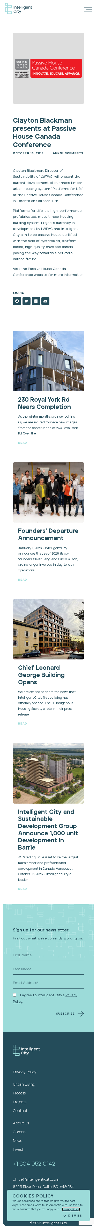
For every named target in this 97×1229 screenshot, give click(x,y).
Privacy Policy (71, 1209)
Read (22, 442)
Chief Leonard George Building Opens (41, 675)
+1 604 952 (28, 1164)
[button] (17, 301)
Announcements (68, 153)
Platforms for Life (67, 189)
